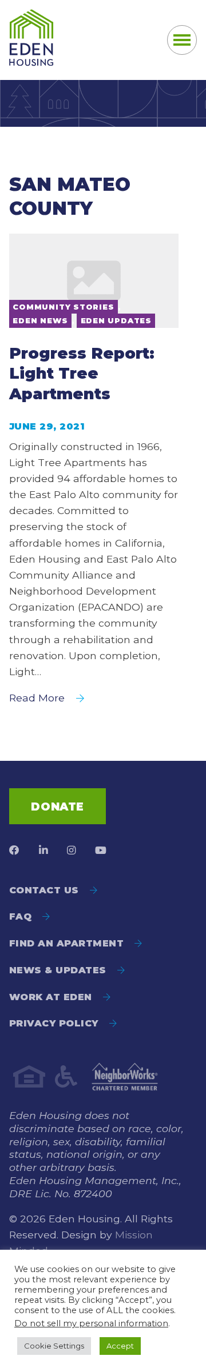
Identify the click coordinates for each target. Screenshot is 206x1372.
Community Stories (63, 307)
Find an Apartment (66, 943)
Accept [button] (120, 1345)
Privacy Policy (53, 1023)
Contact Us (44, 890)
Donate (57, 806)
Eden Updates (116, 320)
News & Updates (57, 970)
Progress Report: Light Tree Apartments (81, 373)
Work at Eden (50, 997)
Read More (37, 698)
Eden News (40, 320)
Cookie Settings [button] (54, 1345)
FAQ (20, 916)
